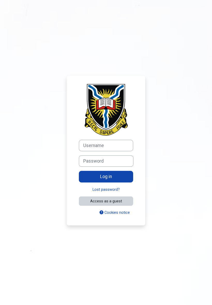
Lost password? (106, 189)
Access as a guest (106, 201)
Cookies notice (116, 212)
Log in (106, 176)
